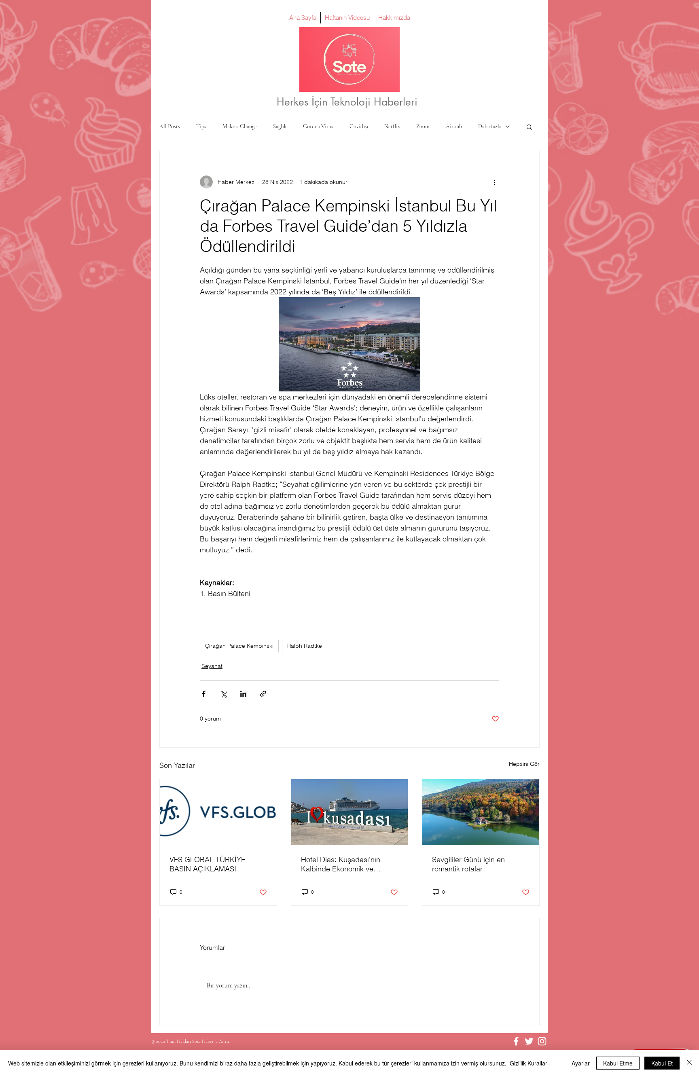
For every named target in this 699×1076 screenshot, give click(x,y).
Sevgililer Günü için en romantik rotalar (468, 864)
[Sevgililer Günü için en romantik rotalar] (480, 812)
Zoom (423, 126)
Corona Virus (318, 126)
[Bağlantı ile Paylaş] (263, 694)
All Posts (169, 126)
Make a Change (239, 126)
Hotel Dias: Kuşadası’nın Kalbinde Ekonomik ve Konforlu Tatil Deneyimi (340, 864)
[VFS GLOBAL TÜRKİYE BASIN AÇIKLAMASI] (218, 812)
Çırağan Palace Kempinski (239, 645)
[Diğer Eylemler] (494, 182)
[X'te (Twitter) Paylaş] (223, 694)
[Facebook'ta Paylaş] (204, 694)
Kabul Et (662, 1063)
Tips (201, 126)
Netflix (392, 126)
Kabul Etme (618, 1063)
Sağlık (280, 126)
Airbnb (454, 126)
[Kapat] (689, 1063)
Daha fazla (490, 126)
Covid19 (359, 126)
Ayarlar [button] (581, 1063)
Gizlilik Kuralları (529, 1063)
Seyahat (211, 666)
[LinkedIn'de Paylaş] (243, 694)
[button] (529, 126)
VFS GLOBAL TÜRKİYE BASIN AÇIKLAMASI (207, 864)
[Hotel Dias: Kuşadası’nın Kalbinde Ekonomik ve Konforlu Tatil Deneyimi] (349, 812)
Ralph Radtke (304, 645)
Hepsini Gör (524, 763)
